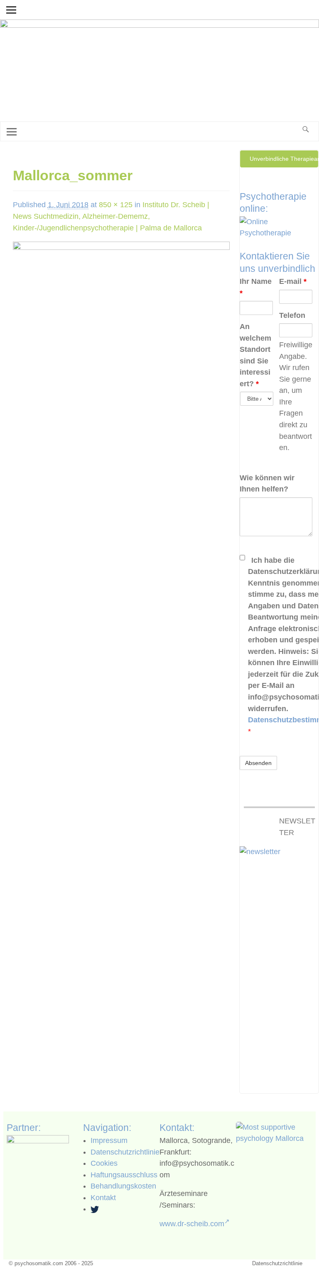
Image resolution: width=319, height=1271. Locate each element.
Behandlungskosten (123, 1186)
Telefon (292, 315)
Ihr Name (256, 287)
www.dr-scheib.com (192, 1224)
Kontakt (103, 1198)
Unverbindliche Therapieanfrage (284, 158)
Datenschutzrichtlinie (125, 1152)
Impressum (109, 1140)
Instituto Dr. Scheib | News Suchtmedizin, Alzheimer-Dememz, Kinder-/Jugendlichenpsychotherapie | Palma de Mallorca (111, 216)
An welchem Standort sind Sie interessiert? (255, 355)
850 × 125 (116, 205)
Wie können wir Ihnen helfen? (267, 484)
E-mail (293, 281)
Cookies (104, 1163)
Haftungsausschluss (124, 1175)
